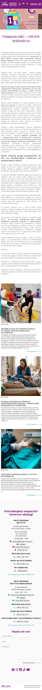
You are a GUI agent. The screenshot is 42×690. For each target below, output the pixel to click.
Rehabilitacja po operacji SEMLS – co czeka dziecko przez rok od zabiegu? (18, 331)
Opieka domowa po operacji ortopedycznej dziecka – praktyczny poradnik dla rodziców (20, 403)
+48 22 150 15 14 (22, 564)
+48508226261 (22, 571)
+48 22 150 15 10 (22, 557)
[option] (19, 4)
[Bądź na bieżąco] (40, 16)
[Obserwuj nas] (40, 19)
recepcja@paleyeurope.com (22, 541)
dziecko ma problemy (8, 105)
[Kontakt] (40, 27)
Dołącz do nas (22, 550)
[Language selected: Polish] (23, 4)
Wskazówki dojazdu (22, 547)
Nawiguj (22, 544)
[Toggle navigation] (35, 4)
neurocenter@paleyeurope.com (22, 595)
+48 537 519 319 (22, 621)
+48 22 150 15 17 (22, 607)
